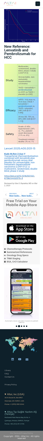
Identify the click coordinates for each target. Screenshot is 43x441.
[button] (6, 296)
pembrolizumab (25, 90)
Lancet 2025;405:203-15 (19, 148)
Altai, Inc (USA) (15, 394)
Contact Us (9, 377)
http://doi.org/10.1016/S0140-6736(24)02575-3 (19, 177)
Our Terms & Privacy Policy (21, 433)
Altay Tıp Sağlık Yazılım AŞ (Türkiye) (21, 413)
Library (8, 370)
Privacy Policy (11, 384)
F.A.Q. (7, 374)
